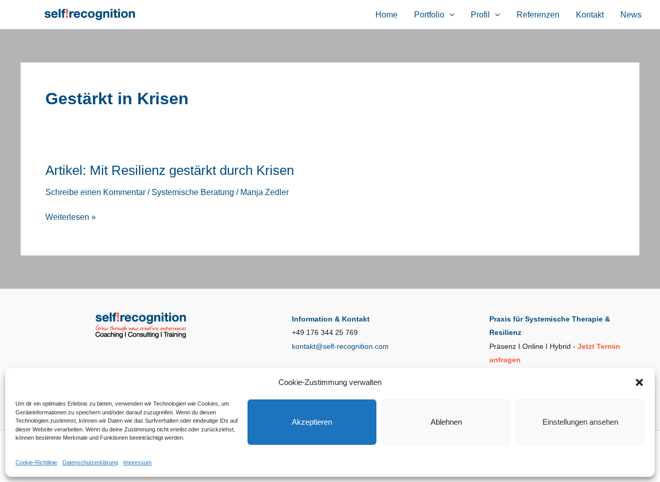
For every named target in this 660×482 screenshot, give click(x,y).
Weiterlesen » (70, 218)
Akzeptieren (312, 421)
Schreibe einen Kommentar (95, 192)
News (630, 14)
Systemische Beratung (193, 192)
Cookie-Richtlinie (36, 462)
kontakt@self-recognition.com (340, 346)
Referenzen (538, 14)
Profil (480, 14)
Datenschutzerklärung (90, 462)
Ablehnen (446, 421)
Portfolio (429, 14)
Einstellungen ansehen (580, 421)
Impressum (137, 462)
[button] (639, 382)
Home (386, 14)
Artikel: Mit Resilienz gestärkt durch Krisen (169, 170)
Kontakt (590, 14)
